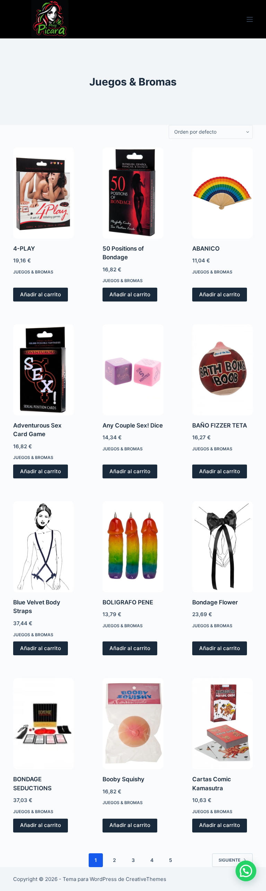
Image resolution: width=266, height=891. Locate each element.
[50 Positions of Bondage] (133, 192)
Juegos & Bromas (33, 271)
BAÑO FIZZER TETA (219, 425)
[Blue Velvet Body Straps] (43, 546)
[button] (246, 871)
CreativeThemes (146, 879)
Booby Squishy (123, 779)
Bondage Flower (215, 602)
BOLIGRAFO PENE (128, 602)
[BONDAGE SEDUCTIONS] (43, 723)
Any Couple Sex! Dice (133, 425)
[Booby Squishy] (133, 723)
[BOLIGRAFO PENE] (133, 546)
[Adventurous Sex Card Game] (43, 369)
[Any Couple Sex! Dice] (133, 369)
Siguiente (229, 860)
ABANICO (206, 248)
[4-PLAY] (43, 192)
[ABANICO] (222, 192)
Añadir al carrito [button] (40, 294)
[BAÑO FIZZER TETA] (222, 369)
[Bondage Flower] (222, 546)
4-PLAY (24, 248)
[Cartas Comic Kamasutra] (222, 723)
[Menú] (250, 19)
